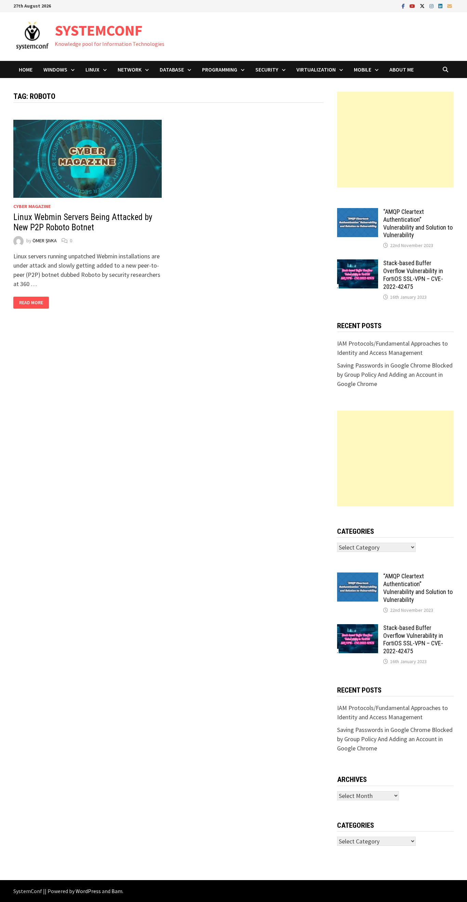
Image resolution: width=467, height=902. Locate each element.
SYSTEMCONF (99, 30)
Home (25, 69)
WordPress (88, 891)
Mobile (362, 69)
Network (130, 69)
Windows (55, 69)
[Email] (449, 6)
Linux (92, 69)
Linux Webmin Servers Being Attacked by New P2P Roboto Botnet (82, 222)
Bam (116, 891)
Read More (31, 303)
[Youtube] (413, 6)
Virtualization (316, 69)
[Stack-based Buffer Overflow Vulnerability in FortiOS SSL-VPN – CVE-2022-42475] (357, 264)
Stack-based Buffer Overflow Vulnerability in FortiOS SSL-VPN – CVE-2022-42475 (413, 274)
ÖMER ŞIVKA (44, 240)
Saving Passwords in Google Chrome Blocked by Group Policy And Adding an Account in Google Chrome (395, 374)
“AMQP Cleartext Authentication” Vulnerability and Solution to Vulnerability (418, 223)
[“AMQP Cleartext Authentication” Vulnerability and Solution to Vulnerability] (357, 213)
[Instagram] (432, 6)
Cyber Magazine (32, 206)
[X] (423, 6)
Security (266, 69)
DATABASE (172, 69)
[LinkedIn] (441, 6)
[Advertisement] (395, 140)
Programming (219, 69)
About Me (401, 69)
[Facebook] (404, 6)
